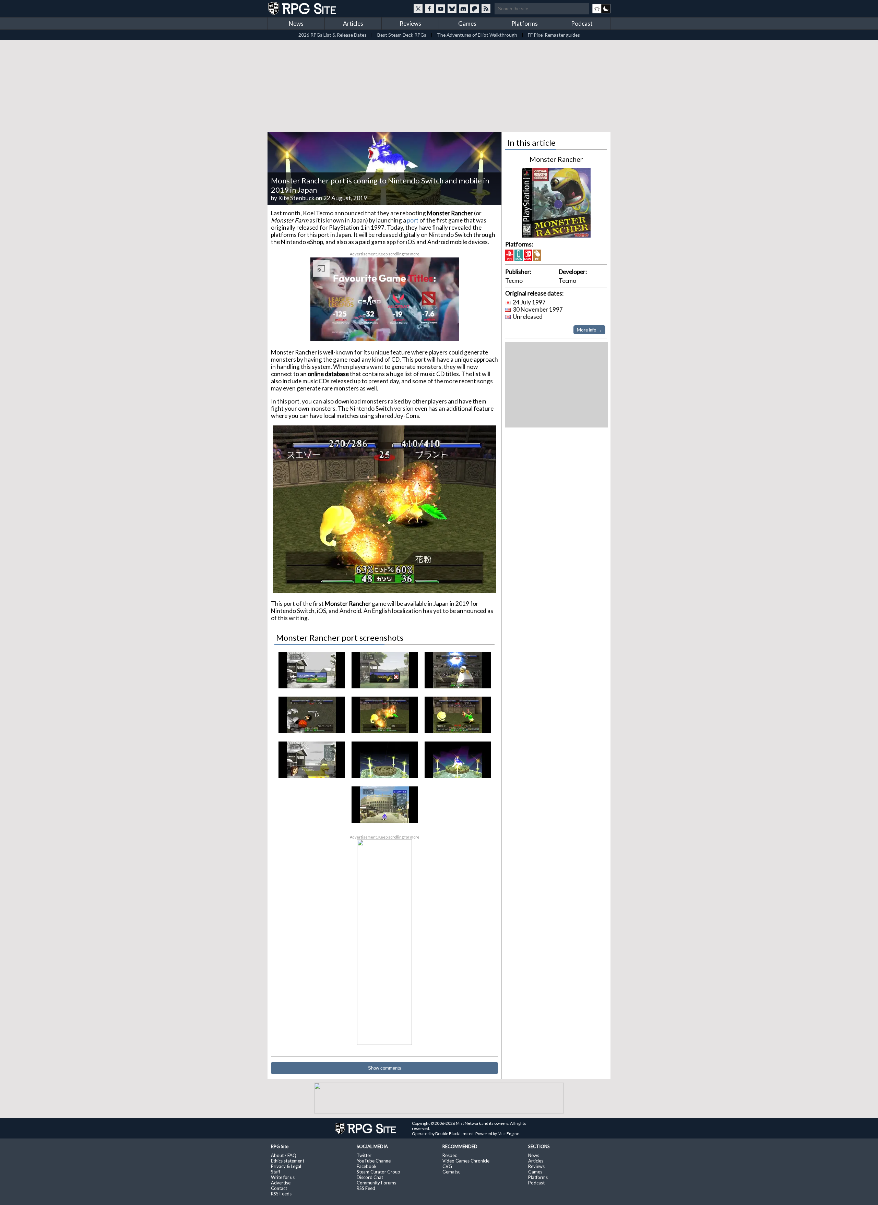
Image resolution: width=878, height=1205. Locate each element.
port (412, 220)
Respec (449, 1155)
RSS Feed (366, 1188)
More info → (589, 330)
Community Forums (376, 1182)
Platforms (524, 23)
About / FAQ (283, 1155)
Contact (279, 1188)
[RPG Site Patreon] (474, 8)
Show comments (384, 1068)
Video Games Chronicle (465, 1161)
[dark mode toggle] (601, 8)
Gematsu (451, 1171)
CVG (447, 1166)
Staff (275, 1171)
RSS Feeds (281, 1193)
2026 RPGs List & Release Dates (332, 35)
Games (467, 23)
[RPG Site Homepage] (303, 8)
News (296, 23)
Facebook (367, 1166)
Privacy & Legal (286, 1166)
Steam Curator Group (378, 1171)
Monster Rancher (556, 159)
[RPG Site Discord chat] (463, 8)
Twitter (364, 1155)
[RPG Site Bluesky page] (452, 8)
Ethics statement (287, 1161)
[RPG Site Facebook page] (429, 8)
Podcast (582, 23)
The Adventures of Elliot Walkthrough (477, 35)
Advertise (280, 1182)
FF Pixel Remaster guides (554, 35)
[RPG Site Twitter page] (418, 8)
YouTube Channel (374, 1161)
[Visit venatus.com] (445, 330)
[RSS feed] (486, 8)
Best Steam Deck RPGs (401, 35)
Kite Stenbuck (296, 198)
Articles (353, 23)
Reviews (410, 23)
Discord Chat (370, 1177)
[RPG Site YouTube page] (440, 8)
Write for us (283, 1177)
